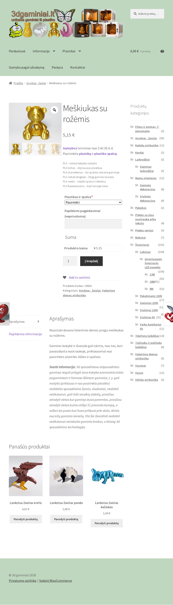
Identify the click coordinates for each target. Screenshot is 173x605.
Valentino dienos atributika (146, 356)
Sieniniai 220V (149, 303)
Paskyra (57, 67)
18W (152, 282)
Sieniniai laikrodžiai (147, 169)
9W (151, 289)
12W (152, 274)
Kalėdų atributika (146, 145)
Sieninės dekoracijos (147, 187)
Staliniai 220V (149, 310)
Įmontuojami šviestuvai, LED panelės (153, 263)
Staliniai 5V (147, 317)
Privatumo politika (22, 580)
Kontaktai (77, 67)
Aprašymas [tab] (17, 321)
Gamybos (70, 148)
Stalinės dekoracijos (147, 198)
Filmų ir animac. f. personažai (147, 129)
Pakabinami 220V (151, 296)
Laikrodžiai (142, 159)
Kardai (139, 152)
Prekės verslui (144, 230)
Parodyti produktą (26, 519)
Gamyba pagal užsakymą (26, 67)
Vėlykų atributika (146, 380)
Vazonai (140, 365)
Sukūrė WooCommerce (55, 580)
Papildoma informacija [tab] (25, 334)
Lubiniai (145, 252)
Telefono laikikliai (147, 336)
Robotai (140, 237)
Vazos (139, 373)
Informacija (41, 51)
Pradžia (18, 83)
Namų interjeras (146, 178)
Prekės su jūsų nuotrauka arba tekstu (145, 219)
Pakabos (140, 208)
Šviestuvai (142, 245)
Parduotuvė (17, 51)
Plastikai (68, 51)
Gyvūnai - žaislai (36, 83)
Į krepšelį (91, 261)
